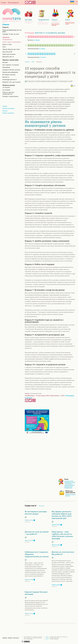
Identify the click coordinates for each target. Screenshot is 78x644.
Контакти (16, 638)
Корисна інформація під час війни (12, 31)
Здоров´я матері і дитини (11, 70)
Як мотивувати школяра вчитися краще (36, 512)
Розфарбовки (7, 39)
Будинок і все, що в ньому (11, 82)
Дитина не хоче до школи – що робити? (37, 532)
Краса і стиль (7, 44)
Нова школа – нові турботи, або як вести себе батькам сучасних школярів (62, 535)
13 (56, 36)
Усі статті (41, 506)
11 (52, 36)
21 (75, 36)
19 (70, 36)
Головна (3, 2)
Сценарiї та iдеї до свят (10, 34)
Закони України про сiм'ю (11, 49)
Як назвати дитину (8, 75)
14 (59, 36)
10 (49, 36)
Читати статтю (29, 520)
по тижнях (6, 87)
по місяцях (6, 90)
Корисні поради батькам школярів (36, 593)
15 (61, 36)
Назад (25, 36)
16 (63, 36)
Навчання (27, 522)
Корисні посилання (8, 113)
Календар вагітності (9, 79)
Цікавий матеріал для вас (70, 495)
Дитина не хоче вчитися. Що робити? (63, 553)
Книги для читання (8, 54)
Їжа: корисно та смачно (10, 65)
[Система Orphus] (26, 641)
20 (73, 36)
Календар (29, 32)
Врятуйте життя (8, 57)
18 (68, 36)
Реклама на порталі (8, 108)
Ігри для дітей (7, 52)
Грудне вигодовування (10, 72)
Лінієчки (4, 111)
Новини (5, 24)
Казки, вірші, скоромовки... (12, 42)
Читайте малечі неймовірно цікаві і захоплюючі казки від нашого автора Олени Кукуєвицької (69, 484)
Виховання (6, 67)
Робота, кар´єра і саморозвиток (8, 93)
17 (66, 36)
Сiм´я (4, 47)
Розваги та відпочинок (10, 96)
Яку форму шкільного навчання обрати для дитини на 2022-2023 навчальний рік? (61, 515)
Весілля (5, 62)
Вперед (74, 36)
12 (54, 36)
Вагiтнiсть (5, 77)
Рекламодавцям (13, 2)
